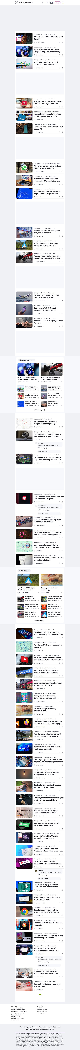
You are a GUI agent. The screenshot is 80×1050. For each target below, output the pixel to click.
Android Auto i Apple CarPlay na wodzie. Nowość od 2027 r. (54, 613)
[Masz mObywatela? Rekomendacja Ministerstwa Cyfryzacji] (24, 498)
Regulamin (42, 1027)
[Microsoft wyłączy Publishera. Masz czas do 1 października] (24, 886)
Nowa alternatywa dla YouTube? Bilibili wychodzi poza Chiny (48, 115)
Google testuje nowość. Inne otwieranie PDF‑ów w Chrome (46, 911)
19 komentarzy (39, 790)
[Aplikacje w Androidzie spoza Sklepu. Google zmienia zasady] (24, 51)
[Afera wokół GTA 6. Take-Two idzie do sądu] (24, 38)
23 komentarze (39, 326)
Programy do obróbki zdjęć (17, 1008)
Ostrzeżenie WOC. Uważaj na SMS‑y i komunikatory (45, 309)
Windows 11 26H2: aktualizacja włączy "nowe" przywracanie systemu (47, 193)
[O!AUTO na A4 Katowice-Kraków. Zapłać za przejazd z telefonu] (44, 607)
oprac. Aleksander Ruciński (52, 455)
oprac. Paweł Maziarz (50, 124)
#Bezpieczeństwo (25, 360)
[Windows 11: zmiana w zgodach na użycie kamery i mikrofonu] (24, 436)
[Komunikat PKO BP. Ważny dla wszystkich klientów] (24, 232)
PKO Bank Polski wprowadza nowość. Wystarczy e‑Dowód (46, 671)
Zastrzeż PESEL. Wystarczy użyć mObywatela (47, 985)
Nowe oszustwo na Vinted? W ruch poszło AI (48, 128)
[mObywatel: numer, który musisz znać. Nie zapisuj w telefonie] (24, 103)
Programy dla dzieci (15, 1016)
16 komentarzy (39, 107)
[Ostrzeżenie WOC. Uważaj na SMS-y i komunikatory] (24, 309)
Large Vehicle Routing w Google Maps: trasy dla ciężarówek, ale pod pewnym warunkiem (47, 459)
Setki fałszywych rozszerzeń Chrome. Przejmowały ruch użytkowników (46, 64)
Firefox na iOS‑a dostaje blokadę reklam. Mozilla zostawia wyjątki (48, 722)
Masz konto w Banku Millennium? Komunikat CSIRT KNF (48, 684)
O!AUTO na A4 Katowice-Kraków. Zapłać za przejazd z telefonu (54, 605)
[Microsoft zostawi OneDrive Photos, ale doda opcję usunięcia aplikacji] (24, 850)
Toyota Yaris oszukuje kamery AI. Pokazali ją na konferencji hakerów (55, 598)
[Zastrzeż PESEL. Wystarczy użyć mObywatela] (24, 985)
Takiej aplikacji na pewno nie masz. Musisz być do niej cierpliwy (48, 633)
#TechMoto (23, 571)
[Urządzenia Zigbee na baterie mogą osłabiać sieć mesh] (24, 774)
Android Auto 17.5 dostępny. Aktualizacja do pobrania (46, 244)
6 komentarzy (39, 197)
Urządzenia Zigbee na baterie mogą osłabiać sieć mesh (46, 773)
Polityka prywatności (32, 1029)
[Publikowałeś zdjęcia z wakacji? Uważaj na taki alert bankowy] (24, 735)
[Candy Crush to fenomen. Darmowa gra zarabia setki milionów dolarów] (24, 697)
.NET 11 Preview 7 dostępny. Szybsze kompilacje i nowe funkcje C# (46, 812)
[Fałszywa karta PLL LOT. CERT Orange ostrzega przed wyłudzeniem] (24, 297)
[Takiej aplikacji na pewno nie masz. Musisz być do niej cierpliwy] (24, 633)
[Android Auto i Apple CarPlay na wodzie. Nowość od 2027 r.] (44, 614)
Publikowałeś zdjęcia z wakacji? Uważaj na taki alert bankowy (47, 735)
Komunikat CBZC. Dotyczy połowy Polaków (48, 321)
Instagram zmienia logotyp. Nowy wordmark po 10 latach (48, 936)
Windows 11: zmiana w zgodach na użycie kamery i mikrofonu (47, 435)
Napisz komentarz (40, 42)
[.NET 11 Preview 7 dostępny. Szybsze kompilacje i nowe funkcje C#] (24, 812)
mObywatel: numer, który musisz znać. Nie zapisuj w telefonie (48, 102)
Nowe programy (14, 1020)
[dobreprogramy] (27, 2)
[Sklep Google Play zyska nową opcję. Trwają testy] (24, 899)
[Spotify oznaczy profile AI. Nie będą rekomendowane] (24, 824)
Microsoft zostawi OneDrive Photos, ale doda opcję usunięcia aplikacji (48, 850)
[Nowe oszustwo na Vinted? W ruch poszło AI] (24, 128)
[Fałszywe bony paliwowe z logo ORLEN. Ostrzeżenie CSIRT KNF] (24, 257)
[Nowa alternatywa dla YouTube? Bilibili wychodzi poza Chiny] (24, 115)
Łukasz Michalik (45, 592)
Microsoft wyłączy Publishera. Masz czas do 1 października (46, 885)
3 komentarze (39, 119)
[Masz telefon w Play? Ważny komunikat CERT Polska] (24, 837)
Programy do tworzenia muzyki (18, 1009)
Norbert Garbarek (49, 630)
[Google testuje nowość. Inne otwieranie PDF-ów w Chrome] (24, 911)
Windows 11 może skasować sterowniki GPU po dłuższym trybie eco (46, 180)
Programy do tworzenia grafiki (18, 1018)
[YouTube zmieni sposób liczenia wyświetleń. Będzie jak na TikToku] (24, 659)
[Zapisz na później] (59, 42)
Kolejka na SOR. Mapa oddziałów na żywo (48, 646)
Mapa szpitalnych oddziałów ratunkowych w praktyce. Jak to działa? (46, 547)
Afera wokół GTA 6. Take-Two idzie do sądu (48, 37)
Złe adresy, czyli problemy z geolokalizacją (49, 589)
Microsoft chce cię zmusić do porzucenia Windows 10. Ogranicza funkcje (45, 950)
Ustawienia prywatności (47, 1029)
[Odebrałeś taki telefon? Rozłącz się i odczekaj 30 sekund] (24, 786)
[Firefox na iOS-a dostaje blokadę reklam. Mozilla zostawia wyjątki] (24, 723)
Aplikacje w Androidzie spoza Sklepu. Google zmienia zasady (47, 50)
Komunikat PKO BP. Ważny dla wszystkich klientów (47, 231)
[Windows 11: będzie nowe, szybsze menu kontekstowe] (24, 559)
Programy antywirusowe (16, 1014)
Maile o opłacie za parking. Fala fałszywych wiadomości (47, 520)
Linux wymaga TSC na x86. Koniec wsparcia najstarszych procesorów (48, 760)
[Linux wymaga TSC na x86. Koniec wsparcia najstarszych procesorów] (24, 761)
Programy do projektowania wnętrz (19, 1011)
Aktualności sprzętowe (42, 1009)
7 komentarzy (39, 439)
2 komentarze (39, 67)
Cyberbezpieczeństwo (42, 1011)
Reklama (49, 1027)
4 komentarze (39, 854)
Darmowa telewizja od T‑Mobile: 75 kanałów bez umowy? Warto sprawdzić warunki (47, 534)
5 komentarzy (39, 184)
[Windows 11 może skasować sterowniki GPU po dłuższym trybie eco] (24, 180)
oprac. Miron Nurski (50, 34)
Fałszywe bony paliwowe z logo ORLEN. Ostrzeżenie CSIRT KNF (47, 257)
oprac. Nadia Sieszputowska (52, 111)
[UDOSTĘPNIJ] (62, 42)
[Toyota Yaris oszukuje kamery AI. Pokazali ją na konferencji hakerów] (44, 599)
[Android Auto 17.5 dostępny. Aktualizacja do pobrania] (24, 245)
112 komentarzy (40, 502)
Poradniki (39, 1008)
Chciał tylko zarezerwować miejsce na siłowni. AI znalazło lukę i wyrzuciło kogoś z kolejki (49, 799)
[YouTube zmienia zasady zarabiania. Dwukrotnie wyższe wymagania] (24, 863)
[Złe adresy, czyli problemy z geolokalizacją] (51, 580)
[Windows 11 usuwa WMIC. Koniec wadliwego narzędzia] (24, 748)
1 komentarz (39, 55)
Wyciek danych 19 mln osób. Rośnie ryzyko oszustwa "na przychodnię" (46, 973)
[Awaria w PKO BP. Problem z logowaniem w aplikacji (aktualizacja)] (24, 423)
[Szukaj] (43, 2)
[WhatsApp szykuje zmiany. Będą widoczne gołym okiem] (24, 167)
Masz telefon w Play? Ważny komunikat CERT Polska (46, 837)
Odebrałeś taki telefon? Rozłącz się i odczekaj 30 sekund (47, 786)
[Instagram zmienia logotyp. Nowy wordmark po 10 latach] (24, 937)
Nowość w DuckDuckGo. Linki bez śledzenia (48, 923)
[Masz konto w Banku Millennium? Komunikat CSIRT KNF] (24, 684)
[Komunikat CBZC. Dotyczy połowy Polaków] (24, 322)
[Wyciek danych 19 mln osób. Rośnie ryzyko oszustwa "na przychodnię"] (24, 973)
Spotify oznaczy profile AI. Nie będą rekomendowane (47, 824)
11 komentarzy (39, 676)
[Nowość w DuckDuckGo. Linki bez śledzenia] (24, 924)
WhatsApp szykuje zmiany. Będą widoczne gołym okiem (47, 167)
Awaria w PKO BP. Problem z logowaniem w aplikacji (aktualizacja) (45, 423)
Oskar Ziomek (48, 419)
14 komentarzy (39, 563)
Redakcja (35, 1027)
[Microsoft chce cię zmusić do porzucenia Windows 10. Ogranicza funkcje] (24, 949)
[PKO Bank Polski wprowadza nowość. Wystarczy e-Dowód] (24, 672)
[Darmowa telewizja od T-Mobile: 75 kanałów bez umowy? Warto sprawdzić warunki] (24, 534)
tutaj (46, 1046)
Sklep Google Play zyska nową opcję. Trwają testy (47, 898)
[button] (63, 2)
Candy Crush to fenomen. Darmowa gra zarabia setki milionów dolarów (45, 698)
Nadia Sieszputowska (50, 542)
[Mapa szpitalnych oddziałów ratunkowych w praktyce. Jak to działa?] (24, 546)
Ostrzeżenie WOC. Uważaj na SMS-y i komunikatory (54, 395)
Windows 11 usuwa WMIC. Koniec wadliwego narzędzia (48, 748)
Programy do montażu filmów (17, 1013)
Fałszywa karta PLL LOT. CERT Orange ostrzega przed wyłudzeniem (46, 297)
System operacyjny (41, 1013)
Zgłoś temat (56, 1027)
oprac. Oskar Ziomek (50, 47)
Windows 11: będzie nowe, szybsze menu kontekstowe (48, 559)
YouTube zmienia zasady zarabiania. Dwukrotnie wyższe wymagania (47, 863)
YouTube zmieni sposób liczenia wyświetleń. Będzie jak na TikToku (48, 658)
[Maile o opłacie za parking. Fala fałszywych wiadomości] (24, 521)
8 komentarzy (39, 841)
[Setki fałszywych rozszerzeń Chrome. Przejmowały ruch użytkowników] (24, 63)
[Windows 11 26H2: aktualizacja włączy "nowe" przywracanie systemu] (24, 193)
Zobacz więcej (39, 410)
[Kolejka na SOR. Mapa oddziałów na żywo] (24, 646)
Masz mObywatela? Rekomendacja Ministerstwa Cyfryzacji (49, 497)
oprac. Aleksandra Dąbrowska (52, 163)
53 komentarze (39, 953)
